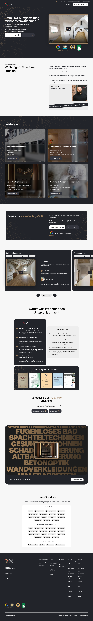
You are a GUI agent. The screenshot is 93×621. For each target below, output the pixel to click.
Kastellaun (70, 581)
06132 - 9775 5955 (8, 573)
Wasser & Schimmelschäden (53, 566)
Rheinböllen (70, 594)
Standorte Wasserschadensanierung (83, 560)
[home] (8, 4)
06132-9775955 (86, 1)
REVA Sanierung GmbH (42, 562)
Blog (60, 564)
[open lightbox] (23, 380)
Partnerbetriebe (62, 566)
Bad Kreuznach (71, 566)
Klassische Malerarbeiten (53, 570)
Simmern (69, 596)
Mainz (69, 586)
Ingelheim (69, 578)
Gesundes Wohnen (52, 573)
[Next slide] (55, 295)
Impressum (76, 615)
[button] (68, 4)
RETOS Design (42, 565)
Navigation (61, 559)
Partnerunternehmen (43, 559)
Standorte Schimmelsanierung (72, 560)
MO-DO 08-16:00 (61, 1)
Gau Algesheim (71, 573)
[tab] (58, 41)
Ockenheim (70, 591)
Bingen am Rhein (71, 568)
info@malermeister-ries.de (74, 1)
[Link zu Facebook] (5, 578)
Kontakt (60, 562)
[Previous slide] (38, 295)
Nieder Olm (70, 588)
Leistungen (52, 559)
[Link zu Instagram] (7, 578)
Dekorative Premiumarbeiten (53, 562)
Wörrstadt (70, 599)
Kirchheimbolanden (71, 583)
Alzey (69, 563)
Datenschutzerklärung (84, 615)
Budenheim (70, 571)
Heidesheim (70, 576)
